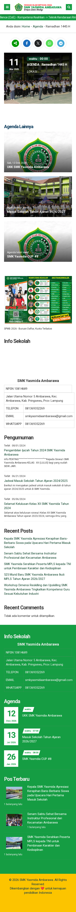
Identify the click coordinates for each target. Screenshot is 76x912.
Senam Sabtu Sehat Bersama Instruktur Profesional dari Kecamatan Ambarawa (46, 818)
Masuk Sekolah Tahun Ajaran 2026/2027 (36, 212)
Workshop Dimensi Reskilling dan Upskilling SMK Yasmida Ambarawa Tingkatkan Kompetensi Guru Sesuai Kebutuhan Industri (37, 589)
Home (26, 26)
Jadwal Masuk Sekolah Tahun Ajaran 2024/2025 (35, 481)
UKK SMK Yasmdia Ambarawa (28, 167)
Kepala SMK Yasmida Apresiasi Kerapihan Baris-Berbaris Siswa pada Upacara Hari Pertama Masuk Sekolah (37, 543)
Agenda (38, 26)
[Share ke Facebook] (27, 43)
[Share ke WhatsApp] (49, 44)
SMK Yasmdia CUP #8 (22, 256)
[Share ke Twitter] (38, 43)
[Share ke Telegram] (61, 43)
